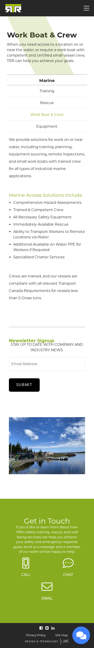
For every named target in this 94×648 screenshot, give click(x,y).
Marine (47, 80)
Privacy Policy (36, 635)
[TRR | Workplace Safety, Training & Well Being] (13, 8)
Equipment (46, 126)
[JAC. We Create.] (47, 641)
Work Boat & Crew (47, 114)
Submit (24, 385)
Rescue (47, 103)
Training (46, 91)
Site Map (61, 635)
